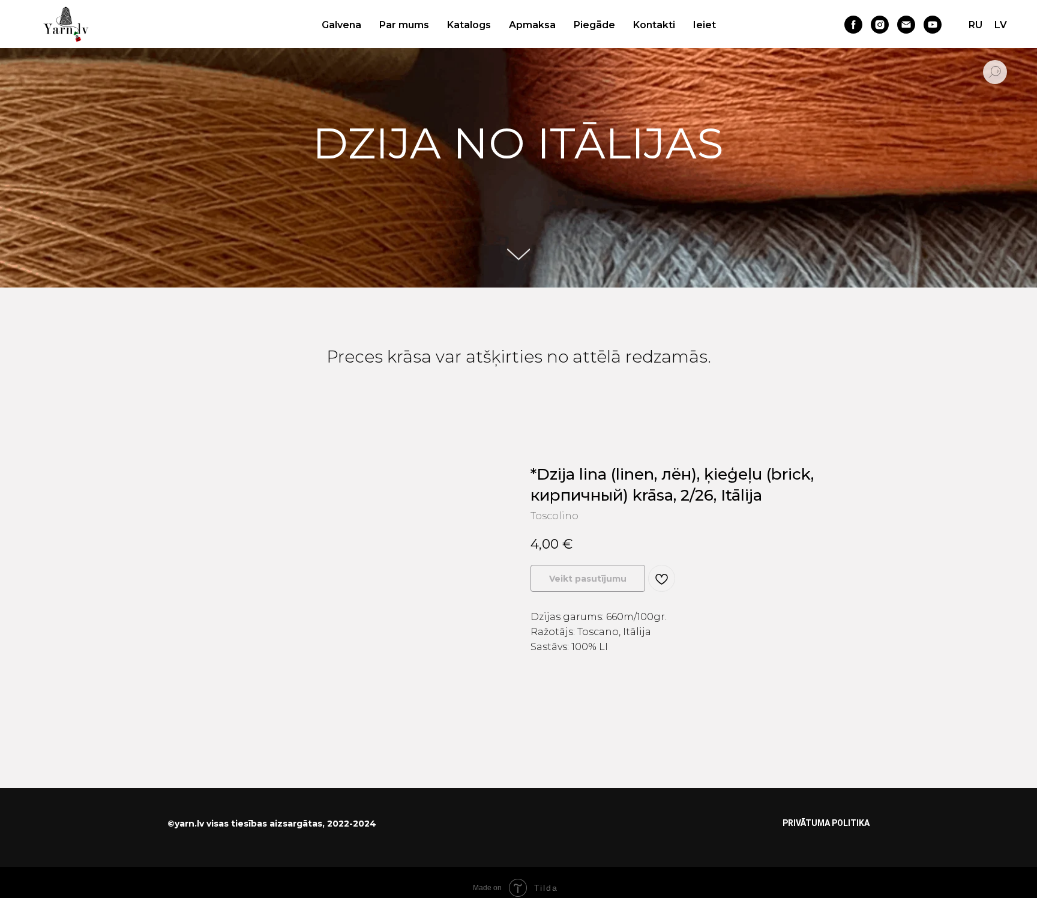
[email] (906, 25)
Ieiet (704, 25)
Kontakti (654, 25)
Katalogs (469, 25)
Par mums (404, 25)
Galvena (341, 25)
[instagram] (880, 25)
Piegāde (594, 25)
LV (1000, 25)
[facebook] (853, 25)
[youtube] (933, 25)
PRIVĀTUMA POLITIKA (826, 823)
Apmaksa (532, 25)
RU (975, 25)
